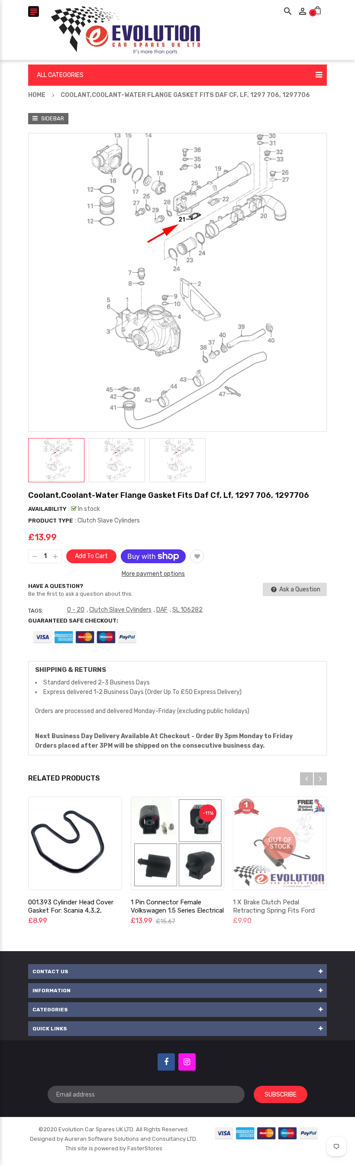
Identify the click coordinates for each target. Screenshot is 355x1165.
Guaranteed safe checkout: (73, 620)
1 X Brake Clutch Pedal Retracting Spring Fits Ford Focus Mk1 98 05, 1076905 (274, 910)
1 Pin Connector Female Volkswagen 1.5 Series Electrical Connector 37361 (177, 910)
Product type (50, 520)
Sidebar (52, 118)
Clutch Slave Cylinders (120, 609)
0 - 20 (75, 609)
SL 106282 (187, 609)
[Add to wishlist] (197, 556)
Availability (47, 509)
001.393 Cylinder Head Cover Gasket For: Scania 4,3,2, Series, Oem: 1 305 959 (70, 910)
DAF (162, 609)
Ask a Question (299, 589)
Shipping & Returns (70, 670)
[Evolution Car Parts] (267, 1133)
